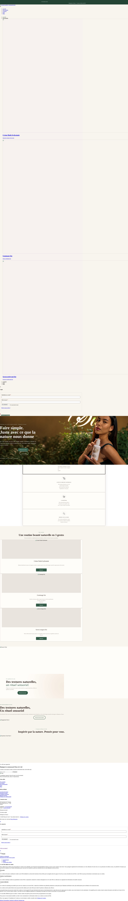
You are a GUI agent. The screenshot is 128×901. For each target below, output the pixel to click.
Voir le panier (12, 857)
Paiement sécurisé (3, 793)
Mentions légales (3, 795)
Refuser (1, 900)
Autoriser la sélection (13, 900)
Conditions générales (4, 794)
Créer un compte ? (4, 848)
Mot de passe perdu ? (5, 407)
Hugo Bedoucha (13, 819)
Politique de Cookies (41, 898)
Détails (4, 861)
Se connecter (4, 404)
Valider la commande (4, 856)
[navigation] (64, 854)
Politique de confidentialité (5, 796)
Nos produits (2, 781)
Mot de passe (5, 400)
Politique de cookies (24, 816)
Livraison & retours (4, 791)
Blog (1, 786)
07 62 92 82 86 (8, 806)
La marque (2, 783)
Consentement (6, 859)
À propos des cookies (7, 862)
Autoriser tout (21, 900)
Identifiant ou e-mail (6, 395)
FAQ (1, 785)
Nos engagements (3, 784)
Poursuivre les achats (4, 857)
